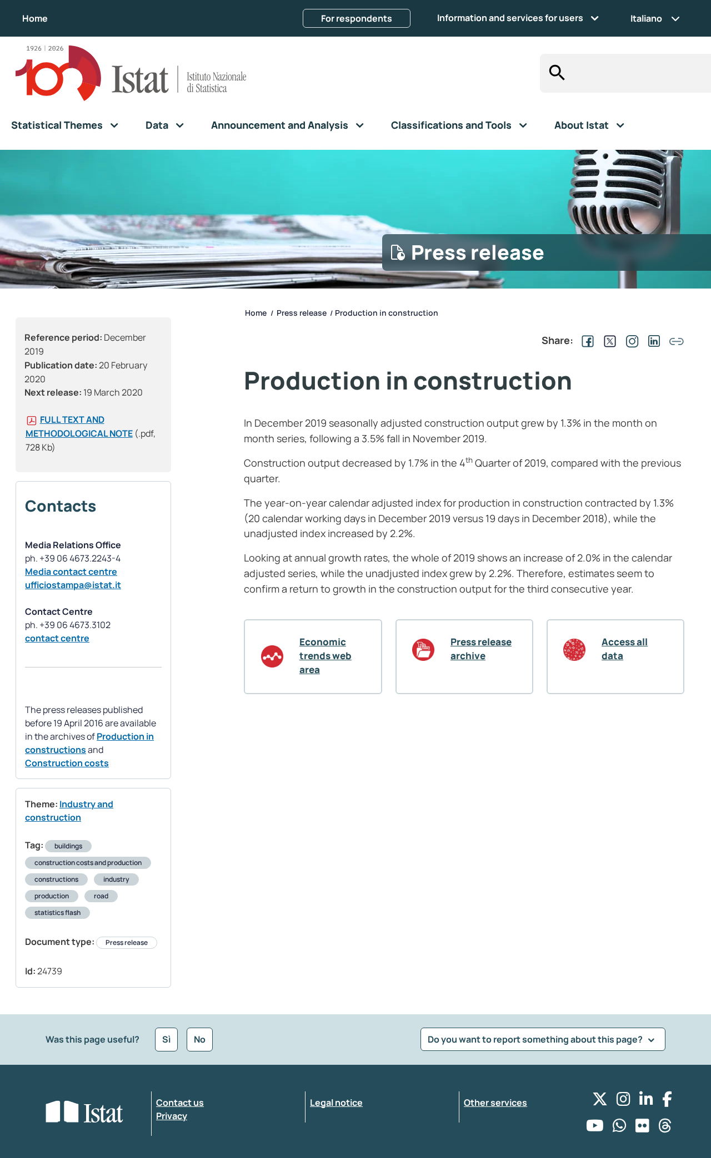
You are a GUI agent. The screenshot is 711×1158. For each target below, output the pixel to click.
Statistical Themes (57, 125)
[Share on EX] (608, 340)
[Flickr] (642, 1128)
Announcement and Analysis (279, 125)
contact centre (57, 638)
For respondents (356, 18)
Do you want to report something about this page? (536, 1039)
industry (116, 879)
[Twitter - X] (600, 1101)
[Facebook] (667, 1101)
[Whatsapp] (620, 1128)
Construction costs (67, 763)
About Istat (581, 125)
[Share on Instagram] (630, 340)
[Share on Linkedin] (652, 340)
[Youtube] (595, 1128)
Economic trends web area (325, 655)
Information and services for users (510, 18)
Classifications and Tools (451, 125)
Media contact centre (71, 571)
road (101, 896)
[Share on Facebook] (585, 340)
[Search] (554, 73)
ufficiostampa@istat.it (73, 585)
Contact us (180, 1102)
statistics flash (57, 912)
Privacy (171, 1116)
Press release (127, 942)
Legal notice (336, 1102)
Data (157, 125)
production (51, 896)
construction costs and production (88, 862)
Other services (495, 1102)
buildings (68, 846)
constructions (56, 879)
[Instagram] (623, 1101)
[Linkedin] (646, 1101)
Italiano (646, 18)
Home (35, 18)
